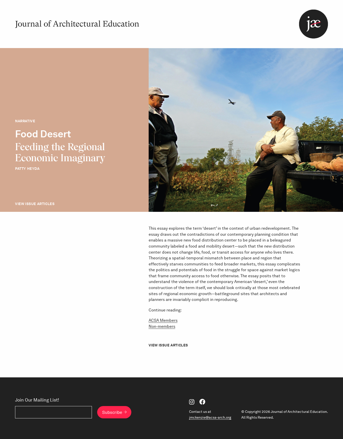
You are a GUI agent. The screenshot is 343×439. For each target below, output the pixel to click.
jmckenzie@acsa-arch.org (210, 417)
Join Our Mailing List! (37, 400)
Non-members (162, 326)
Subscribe (112, 412)
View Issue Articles (34, 204)
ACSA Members (163, 320)
